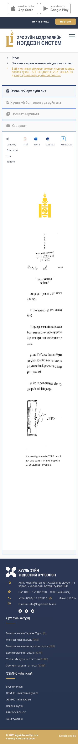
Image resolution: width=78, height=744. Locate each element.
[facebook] (20, 610)
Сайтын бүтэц (15, 706)
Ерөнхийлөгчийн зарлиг (21, 652)
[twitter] (26, 610)
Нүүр (15, 57)
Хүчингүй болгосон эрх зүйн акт (35, 103)
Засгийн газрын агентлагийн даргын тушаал (42, 63)
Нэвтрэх (65, 21)
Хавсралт (19, 126)
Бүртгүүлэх (40, 21)
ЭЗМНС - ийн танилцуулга (22, 693)
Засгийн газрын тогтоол (21, 665)
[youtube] (32, 610)
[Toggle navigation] (72, 36)
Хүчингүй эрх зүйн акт (28, 91)
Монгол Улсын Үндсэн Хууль (24, 633)
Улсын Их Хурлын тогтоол (23, 659)
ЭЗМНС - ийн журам (18, 699)
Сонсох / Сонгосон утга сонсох (12, 153)
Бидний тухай (14, 686)
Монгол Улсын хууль (19, 639)
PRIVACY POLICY (16, 712)
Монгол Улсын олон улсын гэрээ (27, 646)
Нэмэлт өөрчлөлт (25, 114)
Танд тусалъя (14, 718)
